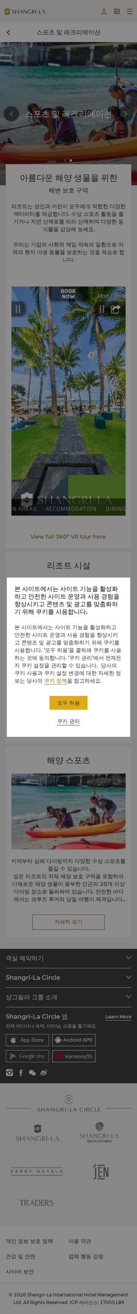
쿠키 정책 (55, 680)
